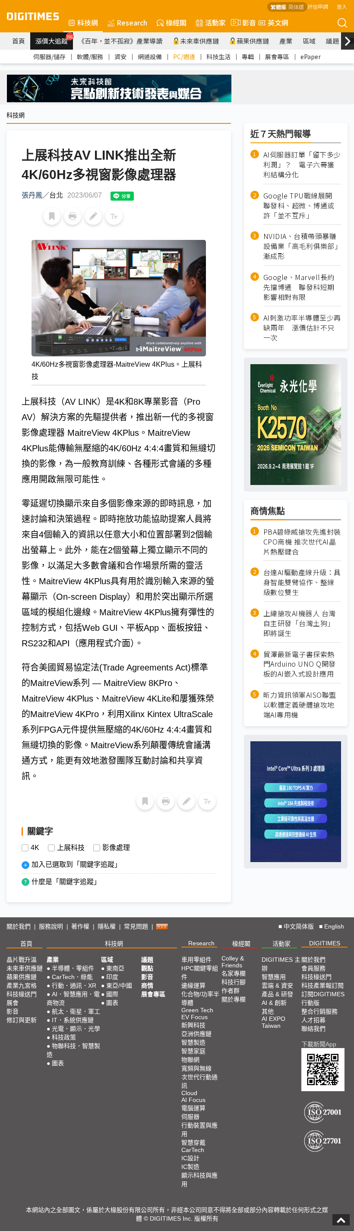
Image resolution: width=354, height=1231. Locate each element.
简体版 (296, 6)
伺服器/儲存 (49, 56)
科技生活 (218, 56)
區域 (309, 40)
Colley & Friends (232, 962)
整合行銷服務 (319, 1011)
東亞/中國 (119, 985)
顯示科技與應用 (199, 1179)
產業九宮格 (21, 985)
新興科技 (193, 1025)
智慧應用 (274, 976)
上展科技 (71, 847)
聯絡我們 (313, 1028)
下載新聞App (318, 1044)
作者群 (230, 990)
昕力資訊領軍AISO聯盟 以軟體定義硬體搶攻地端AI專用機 (299, 705)
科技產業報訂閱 (322, 985)
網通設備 (150, 56)
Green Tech (197, 1010)
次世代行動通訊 (199, 1081)
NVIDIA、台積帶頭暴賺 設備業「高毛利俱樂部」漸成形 (302, 246)
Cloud (189, 1092)
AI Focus (193, 1099)
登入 (342, 6)
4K (35, 847)
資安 (120, 56)
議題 (332, 40)
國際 (112, 994)
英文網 (278, 22)
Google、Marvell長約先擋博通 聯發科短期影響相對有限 (299, 287)
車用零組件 (196, 959)
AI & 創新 (274, 1002)
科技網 (87, 22)
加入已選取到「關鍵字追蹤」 (76, 864)
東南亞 (115, 968)
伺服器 (190, 1116)
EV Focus (194, 1017)
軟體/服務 (90, 56)
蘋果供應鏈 (253, 40)
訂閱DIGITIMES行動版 (323, 998)
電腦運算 (193, 1108)
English (334, 926)
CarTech (192, 1149)
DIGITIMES (324, 943)
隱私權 (107, 926)
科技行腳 (233, 982)
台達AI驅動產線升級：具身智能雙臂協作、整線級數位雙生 (302, 582)
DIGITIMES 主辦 (281, 964)
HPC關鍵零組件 (199, 972)
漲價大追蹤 (54, 40)
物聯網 (190, 1059)
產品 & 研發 (277, 994)
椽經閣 (176, 22)
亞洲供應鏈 (196, 1033)
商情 (147, 985)
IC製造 (190, 1166)
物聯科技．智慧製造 (73, 1050)
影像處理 (116, 847)
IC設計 (190, 1158)
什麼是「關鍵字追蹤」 (66, 881)
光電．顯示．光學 (76, 1028)
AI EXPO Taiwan (273, 1022)
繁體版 (278, 6)
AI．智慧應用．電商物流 (73, 998)
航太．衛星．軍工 (76, 1011)
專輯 (248, 56)
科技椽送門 (21, 994)
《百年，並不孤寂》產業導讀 (120, 40)
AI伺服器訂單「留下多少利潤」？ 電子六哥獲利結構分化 (302, 164)
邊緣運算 (193, 985)
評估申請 (317, 6)
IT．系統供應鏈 (73, 1020)
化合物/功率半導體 (200, 998)
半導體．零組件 (73, 968)
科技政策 (64, 1037)
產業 (285, 40)
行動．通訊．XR (74, 985)
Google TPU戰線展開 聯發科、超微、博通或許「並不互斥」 (301, 205)
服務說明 (51, 926)
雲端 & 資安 (277, 985)
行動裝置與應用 (199, 1129)
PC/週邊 (184, 56)
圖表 (58, 1063)
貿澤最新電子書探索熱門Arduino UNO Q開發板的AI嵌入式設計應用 (299, 664)
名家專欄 (233, 973)
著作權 (80, 926)
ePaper (310, 56)
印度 (112, 976)
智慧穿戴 (193, 1142)
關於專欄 (233, 999)
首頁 (18, 40)
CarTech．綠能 (72, 976)
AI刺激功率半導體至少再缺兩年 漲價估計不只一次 (302, 328)
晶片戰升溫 (21, 959)
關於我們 (18, 926)
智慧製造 (193, 1042)
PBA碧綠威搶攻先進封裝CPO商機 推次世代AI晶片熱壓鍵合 (302, 542)
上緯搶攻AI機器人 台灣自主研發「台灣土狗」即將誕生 (299, 623)
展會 (12, 1002)
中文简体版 (299, 926)
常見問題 (136, 926)
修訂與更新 (21, 1020)
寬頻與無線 (196, 1068)
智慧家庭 (193, 1051)
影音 (245, 22)
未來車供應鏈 (199, 40)
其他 (268, 1011)
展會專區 (277, 56)
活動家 (215, 22)
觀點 (147, 968)
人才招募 (313, 1020)
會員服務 (313, 968)
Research (132, 22)
